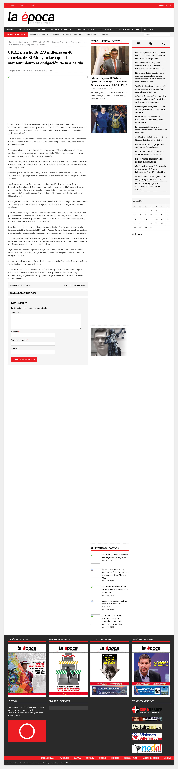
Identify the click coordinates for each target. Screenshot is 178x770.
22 (140, 223)
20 (167, 219)
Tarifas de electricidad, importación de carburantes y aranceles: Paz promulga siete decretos (150, 89)
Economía (106, 29)
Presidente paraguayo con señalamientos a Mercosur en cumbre (147, 186)
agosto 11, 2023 (18, 70)
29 (140, 228)
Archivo (167, 758)
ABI (30, 70)
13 (167, 214)
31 (151, 228)
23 (146, 223)
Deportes (115, 758)
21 (135, 223)
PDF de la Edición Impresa (106, 41)
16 (146, 219)
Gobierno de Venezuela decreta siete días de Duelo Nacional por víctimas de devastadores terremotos (150, 99)
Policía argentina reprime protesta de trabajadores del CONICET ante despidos (150, 109)
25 (156, 223)
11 (156, 214)
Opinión (41, 29)
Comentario (16, 312)
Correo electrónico (19, 340)
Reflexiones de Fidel (151, 758)
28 (135, 228)
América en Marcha (61, 29)
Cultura (148, 29)
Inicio (34, 6)
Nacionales (25, 29)
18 (156, 219)
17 (151, 219)
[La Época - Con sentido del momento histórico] (31, 17)
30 (146, 228)
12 (162, 214)
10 (151, 214)
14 (135, 219)
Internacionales (86, 29)
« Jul (134, 234)
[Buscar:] (157, 34)
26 (162, 223)
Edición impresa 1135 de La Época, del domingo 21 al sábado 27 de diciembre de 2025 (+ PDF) (109, 81)
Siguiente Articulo (74, 285)
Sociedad (102, 758)
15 (140, 219)
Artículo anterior (20, 285)
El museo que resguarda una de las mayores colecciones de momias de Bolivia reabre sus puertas (150, 55)
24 (151, 223)
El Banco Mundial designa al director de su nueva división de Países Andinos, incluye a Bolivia (149, 65)
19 (162, 219)
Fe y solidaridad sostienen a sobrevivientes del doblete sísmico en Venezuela (151, 130)
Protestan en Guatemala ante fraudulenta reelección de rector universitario (149, 119)
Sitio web (15, 348)
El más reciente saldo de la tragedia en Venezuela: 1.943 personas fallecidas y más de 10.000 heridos (150, 169)
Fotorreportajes (130, 758)
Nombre (14, 331)
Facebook (11, 6)
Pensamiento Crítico (127, 29)
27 (167, 223)
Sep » (139, 234)
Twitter (23, 6)
